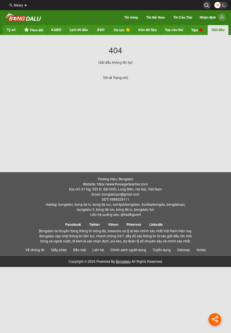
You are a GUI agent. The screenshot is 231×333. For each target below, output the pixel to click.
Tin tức (120, 29)
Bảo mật (79, 249)
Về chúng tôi (35, 249)
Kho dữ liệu (147, 29)
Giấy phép (59, 249)
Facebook (73, 224)
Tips (195, 29)
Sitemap (183, 249)
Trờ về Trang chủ (115, 77)
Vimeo (113, 224)
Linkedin (156, 224)
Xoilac (201, 249)
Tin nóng (131, 17)
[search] (207, 5)
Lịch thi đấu (79, 29)
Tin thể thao (155, 17)
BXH (101, 29)
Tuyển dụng (162, 249)
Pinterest (133, 224)
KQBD (56, 29)
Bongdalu (123, 261)
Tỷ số (11, 29)
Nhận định (208, 17)
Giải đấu (218, 29)
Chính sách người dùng (128, 249)
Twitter (94, 224)
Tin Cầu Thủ (182, 17)
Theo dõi (36, 29)
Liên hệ (98, 249)
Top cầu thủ (174, 29)
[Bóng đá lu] (23, 17)
